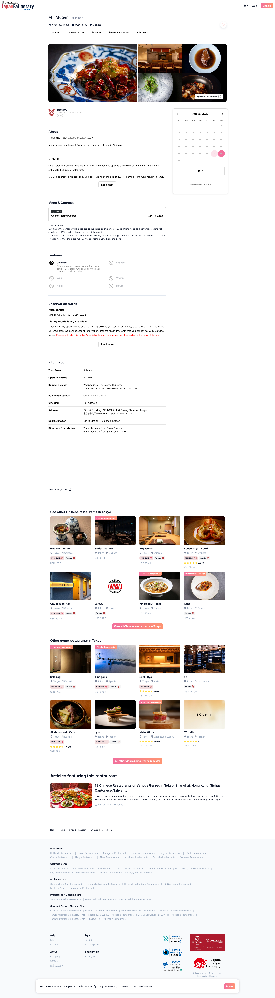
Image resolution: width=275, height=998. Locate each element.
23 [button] (179, 153)
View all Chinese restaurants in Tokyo (137, 626)
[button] (246, 6)
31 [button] (186, 160)
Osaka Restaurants (60, 857)
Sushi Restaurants (60, 868)
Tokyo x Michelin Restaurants (65, 899)
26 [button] (200, 153)
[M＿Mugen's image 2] (160, 58)
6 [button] (207, 132)
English (120, 262)
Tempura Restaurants (159, 868)
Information (143, 32)
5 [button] (200, 132)
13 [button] (207, 139)
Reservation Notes (119, 32)
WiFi (59, 278)
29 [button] (221, 153)
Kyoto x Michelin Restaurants (100, 899)
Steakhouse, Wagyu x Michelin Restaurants (111, 914)
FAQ (52, 939)
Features (96, 32)
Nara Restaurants (109, 857)
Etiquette (55, 944)
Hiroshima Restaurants (136, 857)
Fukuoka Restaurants (164, 857)
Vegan (120, 278)
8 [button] (221, 132)
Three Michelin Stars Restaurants (141, 883)
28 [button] (214, 153)
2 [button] (179, 132)
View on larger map (58, 489)
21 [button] (214, 146)
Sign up (267, 5)
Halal (60, 285)
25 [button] (193, 153)
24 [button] (186, 153)
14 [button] (214, 139)
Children (62, 262)
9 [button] (179, 139)
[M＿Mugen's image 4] (160, 87)
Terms (88, 939)
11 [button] (193, 139)
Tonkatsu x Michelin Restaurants (67, 918)
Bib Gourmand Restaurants (177, 883)
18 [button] (193, 146)
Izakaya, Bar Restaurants (138, 872)
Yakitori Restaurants (134, 868)
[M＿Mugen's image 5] (204, 87)
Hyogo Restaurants (85, 857)
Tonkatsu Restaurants (110, 872)
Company (55, 956)
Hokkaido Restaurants (62, 853)
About (55, 32)
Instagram (90, 956)
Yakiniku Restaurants (109, 868)
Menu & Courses (75, 32)
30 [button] (179, 160)
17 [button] (186, 146)
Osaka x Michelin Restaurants (135, 899)
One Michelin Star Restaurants (66, 883)
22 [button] (221, 146)
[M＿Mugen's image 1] (92, 73)
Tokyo (66, 24)
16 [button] (179, 146)
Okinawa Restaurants (191, 857)
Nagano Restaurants (171, 853)
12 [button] (200, 139)
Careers (54, 960)
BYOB (119, 285)
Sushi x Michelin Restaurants (65, 910)
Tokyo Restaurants (88, 853)
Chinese (97, 24)
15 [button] (221, 139)
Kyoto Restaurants (196, 853)
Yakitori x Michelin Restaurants (174, 910)
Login (254, 5)
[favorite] (223, 24)
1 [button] (221, 125)
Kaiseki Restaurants (83, 868)
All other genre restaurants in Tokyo (137, 760)
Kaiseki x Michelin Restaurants (101, 910)
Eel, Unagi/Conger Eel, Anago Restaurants (72, 872)
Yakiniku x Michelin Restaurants (138, 910)
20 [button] (207, 146)
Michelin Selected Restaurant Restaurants (72, 888)
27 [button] (207, 153)
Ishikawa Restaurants (143, 853)
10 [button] (186, 139)
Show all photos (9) (210, 96)
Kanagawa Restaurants (114, 853)
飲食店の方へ (57, 965)
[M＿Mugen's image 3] (204, 58)
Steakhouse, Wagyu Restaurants (192, 868)
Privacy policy (92, 944)
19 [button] (200, 146)
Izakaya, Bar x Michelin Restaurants (107, 918)
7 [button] (214, 132)
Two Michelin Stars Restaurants (103, 883)
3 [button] (186, 132)
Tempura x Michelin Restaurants (67, 914)
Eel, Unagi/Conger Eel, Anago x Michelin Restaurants (166, 914)
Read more (107, 184)
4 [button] (193, 132)
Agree (229, 986)
